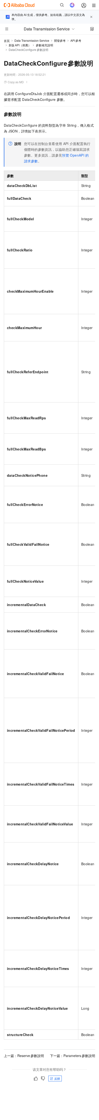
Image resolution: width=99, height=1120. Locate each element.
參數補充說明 (44, 45)
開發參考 (60, 40)
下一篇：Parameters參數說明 (72, 1055)
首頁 (7, 41)
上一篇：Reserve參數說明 (24, 1055)
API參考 (75, 40)
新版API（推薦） (20, 45)
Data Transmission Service (31, 40)
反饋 (57, 1078)
